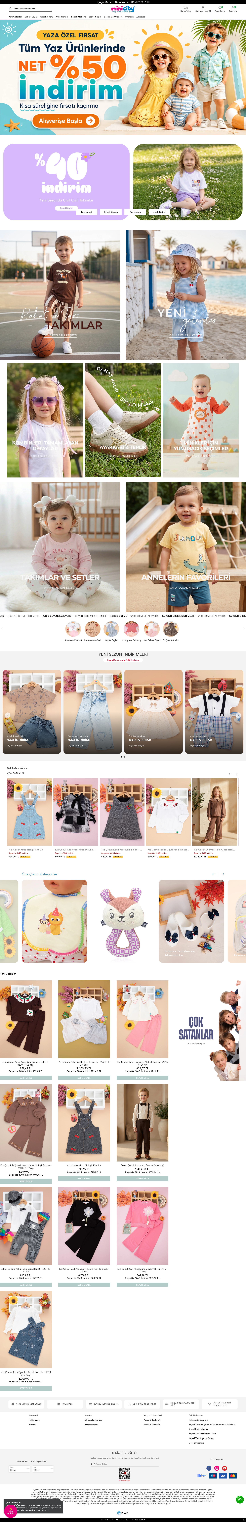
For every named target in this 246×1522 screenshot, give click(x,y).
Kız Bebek (135, 212)
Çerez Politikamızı (22, 1510)
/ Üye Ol (207, 11)
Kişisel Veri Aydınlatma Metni (202, 1434)
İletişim (32, 1424)
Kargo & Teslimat (152, 1420)
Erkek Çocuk (111, 212)
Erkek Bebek (159, 212)
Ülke (11, 1468)
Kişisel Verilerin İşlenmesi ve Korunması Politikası (212, 1424)
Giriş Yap (199, 11)
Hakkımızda (34, 1420)
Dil (35, 1468)
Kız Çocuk (86, 212)
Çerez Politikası (196, 1443)
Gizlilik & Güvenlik (152, 1424)
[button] (214, 874)
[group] (54, 921)
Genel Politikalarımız (198, 1429)
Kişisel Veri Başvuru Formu (201, 1438)
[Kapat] (244, 1520)
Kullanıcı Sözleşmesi (198, 1420)
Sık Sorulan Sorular (93, 1420)
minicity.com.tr (21, 1505)
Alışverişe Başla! (14, 745)
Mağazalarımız (92, 1425)
